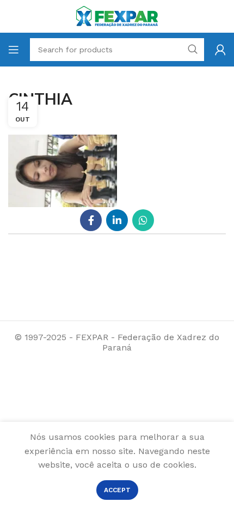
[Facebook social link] (91, 220)
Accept (117, 490)
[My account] (220, 50)
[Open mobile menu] (13, 50)
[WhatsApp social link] (143, 220)
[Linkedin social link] (117, 220)
